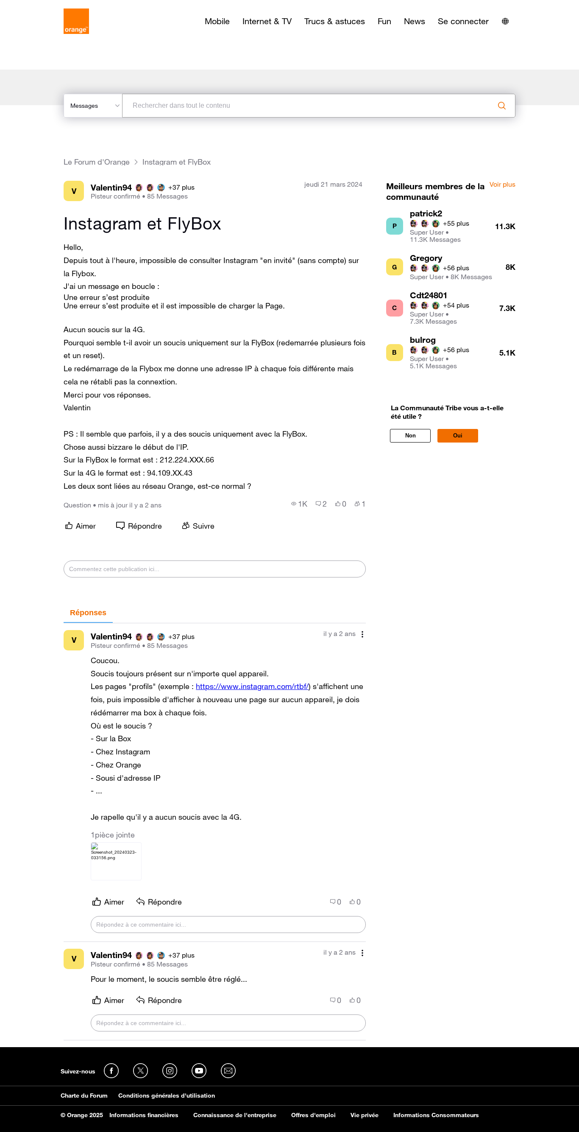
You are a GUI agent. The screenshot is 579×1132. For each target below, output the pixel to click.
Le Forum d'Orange (97, 161)
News (414, 21)
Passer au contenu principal (45, 6)
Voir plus (502, 184)
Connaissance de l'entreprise (234, 1115)
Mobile (217, 21)
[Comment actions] (362, 634)
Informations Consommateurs (436, 1115)
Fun (384, 21)
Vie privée (365, 1115)
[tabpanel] (214, 831)
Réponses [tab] (88, 612)
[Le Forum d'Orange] (76, 21)
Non (410, 435)
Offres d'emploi (313, 1115)
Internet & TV (267, 21)
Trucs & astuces (334, 21)
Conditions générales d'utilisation (166, 1095)
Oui (457, 435)
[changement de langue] (505, 21)
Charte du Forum (84, 1095)
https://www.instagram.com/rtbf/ (252, 686)
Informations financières (143, 1115)
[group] (299, 503)
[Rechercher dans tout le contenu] (502, 106)
